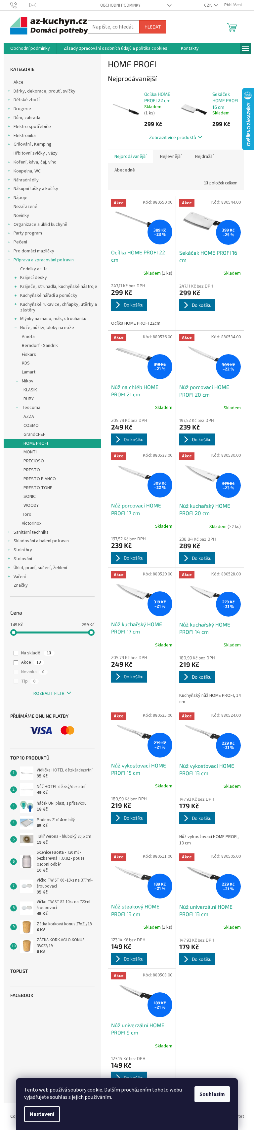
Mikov (27, 381)
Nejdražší (204, 156)
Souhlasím (212, 1094)
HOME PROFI (35, 443)
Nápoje (20, 197)
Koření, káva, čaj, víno (35, 162)
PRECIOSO (33, 461)
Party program (28, 233)
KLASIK (30, 390)
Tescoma (31, 407)
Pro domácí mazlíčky (34, 251)
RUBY (28, 399)
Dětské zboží (27, 100)
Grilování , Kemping (33, 144)
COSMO (31, 425)
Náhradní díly (26, 180)
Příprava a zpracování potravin (44, 260)
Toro (26, 514)
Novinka (32, 672)
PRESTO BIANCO (39, 479)
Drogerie (22, 108)
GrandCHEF (34, 434)
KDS (26, 363)
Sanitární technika (31, 532)
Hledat (153, 27)
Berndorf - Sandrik (40, 345)
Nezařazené (25, 206)
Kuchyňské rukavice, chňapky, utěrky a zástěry (58, 307)
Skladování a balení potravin (41, 541)
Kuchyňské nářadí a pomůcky (48, 295)
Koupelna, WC (27, 171)
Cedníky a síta (34, 269)
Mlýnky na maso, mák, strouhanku (53, 318)
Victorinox (31, 523)
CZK (208, 5)
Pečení (20, 242)
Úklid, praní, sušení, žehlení (40, 568)
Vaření (20, 576)
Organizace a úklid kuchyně (40, 224)
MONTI (30, 452)
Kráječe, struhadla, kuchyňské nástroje (58, 286)
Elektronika (25, 135)
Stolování (23, 559)
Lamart (28, 372)
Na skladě (36, 653)
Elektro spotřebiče (32, 126)
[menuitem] (30, 48)
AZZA (28, 416)
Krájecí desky (33, 277)
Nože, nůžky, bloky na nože (47, 327)
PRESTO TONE (37, 488)
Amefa (28, 336)
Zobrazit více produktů (172, 137)
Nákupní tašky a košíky (36, 188)
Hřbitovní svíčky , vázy (36, 153)
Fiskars (29, 354)
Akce (18, 82)
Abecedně (124, 170)
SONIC (29, 496)
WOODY (31, 505)
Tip (28, 681)
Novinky (21, 215)
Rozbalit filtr (48, 693)
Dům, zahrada (27, 117)
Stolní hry (23, 550)
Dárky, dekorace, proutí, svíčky (44, 91)
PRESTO (31, 470)
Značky (21, 585)
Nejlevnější (171, 156)
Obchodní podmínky (120, 5)
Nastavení (42, 1114)
